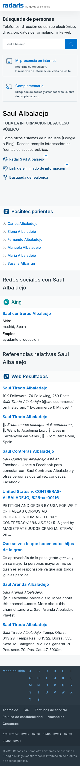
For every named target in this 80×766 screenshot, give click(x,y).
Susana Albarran (21, 263)
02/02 (7, 741)
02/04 (57, 734)
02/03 (68, 734)
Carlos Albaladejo (23, 223)
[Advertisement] (40, 196)
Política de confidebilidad (23, 717)
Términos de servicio (51, 710)
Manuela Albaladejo (24, 247)
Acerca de (10, 710)
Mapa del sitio (14, 671)
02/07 (25, 734)
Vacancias (56, 717)
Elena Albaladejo (22, 231)
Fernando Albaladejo (25, 239)
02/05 (47, 734)
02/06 (36, 734)
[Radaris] (13, 5)
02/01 (17, 741)
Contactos (11, 724)
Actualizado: (11, 734)
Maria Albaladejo (22, 255)
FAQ (26, 710)
